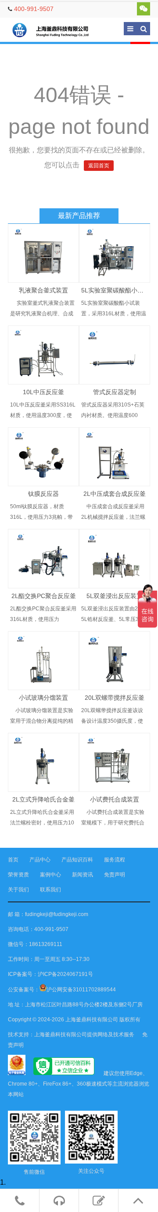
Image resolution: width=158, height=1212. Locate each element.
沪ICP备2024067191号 (65, 974)
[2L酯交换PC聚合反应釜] (43, 558)
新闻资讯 (82, 875)
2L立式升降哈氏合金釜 (43, 799)
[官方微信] (143, 8)
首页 (13, 860)
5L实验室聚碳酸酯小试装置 (118, 290)
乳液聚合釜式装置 (43, 290)
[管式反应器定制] (114, 355)
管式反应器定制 (114, 391)
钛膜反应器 (43, 493)
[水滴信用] (63, 1073)
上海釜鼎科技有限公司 (56, 29)
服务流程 (114, 860)
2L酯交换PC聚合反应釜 (43, 595)
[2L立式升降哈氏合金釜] (43, 762)
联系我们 (50, 890)
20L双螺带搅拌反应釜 (114, 697)
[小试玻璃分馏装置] (43, 660)
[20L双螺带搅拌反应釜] (114, 660)
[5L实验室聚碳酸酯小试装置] (114, 253)
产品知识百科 (77, 860)
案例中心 (50, 875)
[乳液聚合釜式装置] (43, 253)
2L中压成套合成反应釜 (114, 493)
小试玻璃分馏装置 (43, 697)
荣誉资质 (18, 875)
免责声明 (114, 875)
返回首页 (98, 166)
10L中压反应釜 (43, 391)
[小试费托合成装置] (114, 762)
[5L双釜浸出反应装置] (114, 558)
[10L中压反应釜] (43, 355)
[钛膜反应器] (43, 457)
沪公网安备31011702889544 (81, 990)
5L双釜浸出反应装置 (114, 595)
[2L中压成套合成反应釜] (114, 457)
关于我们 (18, 890)
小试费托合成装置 (114, 799)
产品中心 (39, 860)
